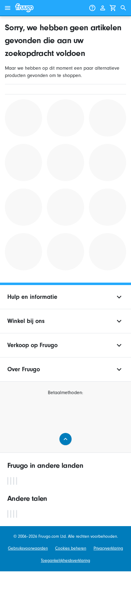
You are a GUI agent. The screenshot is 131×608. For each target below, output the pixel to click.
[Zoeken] (123, 8)
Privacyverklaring (108, 548)
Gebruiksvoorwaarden (28, 548)
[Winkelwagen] (113, 8)
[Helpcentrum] (92, 8)
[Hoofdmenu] (7, 8)
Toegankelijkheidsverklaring (65, 560)
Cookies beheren (70, 548)
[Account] (102, 8)
